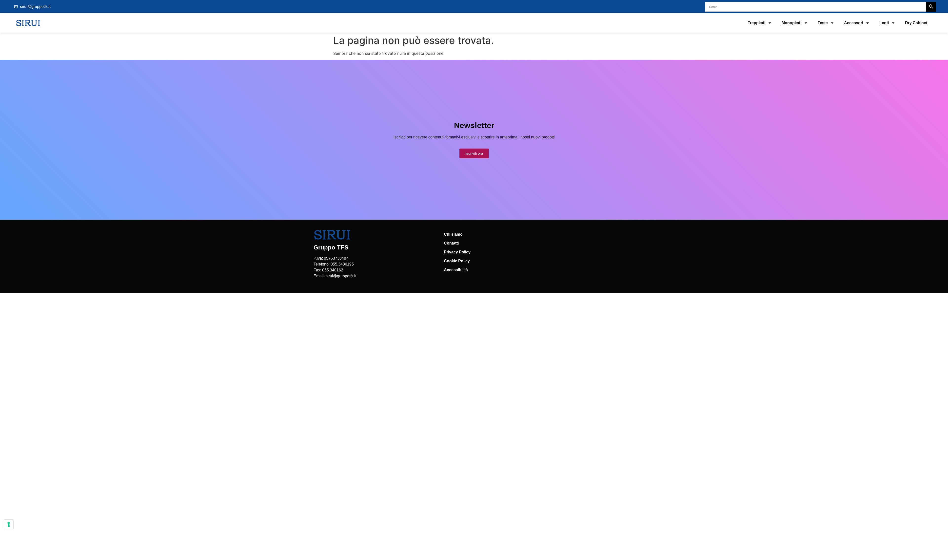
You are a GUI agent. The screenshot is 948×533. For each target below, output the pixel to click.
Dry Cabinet (916, 23)
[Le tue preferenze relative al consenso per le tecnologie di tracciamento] (8, 524)
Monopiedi (791, 23)
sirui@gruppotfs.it (341, 276)
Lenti (884, 23)
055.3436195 (342, 264)
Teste (823, 23)
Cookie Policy (457, 261)
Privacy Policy (457, 252)
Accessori (853, 23)
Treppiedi (756, 23)
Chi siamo (453, 234)
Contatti (451, 243)
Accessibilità (456, 270)
